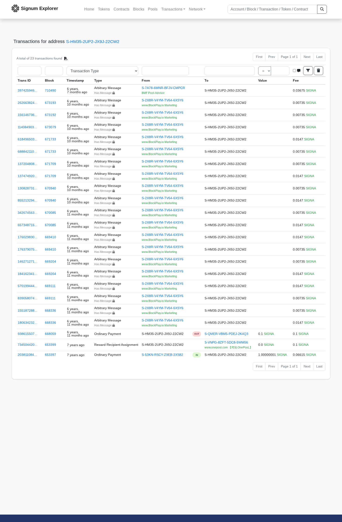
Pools (153, 9)
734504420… (28, 345)
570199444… (28, 286)
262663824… (28, 103)
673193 (50, 103)
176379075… (28, 249)
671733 (50, 139)
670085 (50, 213)
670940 (50, 188)
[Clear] (318, 70)
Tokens (104, 9)
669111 (50, 286)
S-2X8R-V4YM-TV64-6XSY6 (162, 100)
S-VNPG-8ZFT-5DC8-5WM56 (226, 342)
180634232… (28, 322)
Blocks (138, 9)
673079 (50, 127)
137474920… (28, 176)
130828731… (28, 188)
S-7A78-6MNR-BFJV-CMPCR (163, 88)
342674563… (28, 213)
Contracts (121, 9)
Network (196, 9)
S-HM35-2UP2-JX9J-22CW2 (92, 41)
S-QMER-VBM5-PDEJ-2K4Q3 (226, 334)
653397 (50, 355)
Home (89, 9)
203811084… (27, 355)
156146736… (28, 115)
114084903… (27, 127)
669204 (50, 261)
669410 (50, 237)
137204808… (28, 164)
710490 (50, 90)
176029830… (28, 237)
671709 (50, 164)
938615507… (28, 334)
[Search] (322, 9)
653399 (50, 345)
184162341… (28, 274)
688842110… (27, 151)
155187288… (28, 310)
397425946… (28, 90)
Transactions (171, 9)
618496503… (28, 139)
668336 (50, 310)
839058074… (28, 298)
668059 (50, 334)
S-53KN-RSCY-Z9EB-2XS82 (162, 355)
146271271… (28, 261)
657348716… (28, 225)
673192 (50, 115)
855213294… (28, 200)
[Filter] (308, 70)
